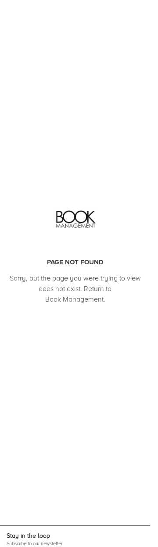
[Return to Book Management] (75, 220)
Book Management (74, 299)
